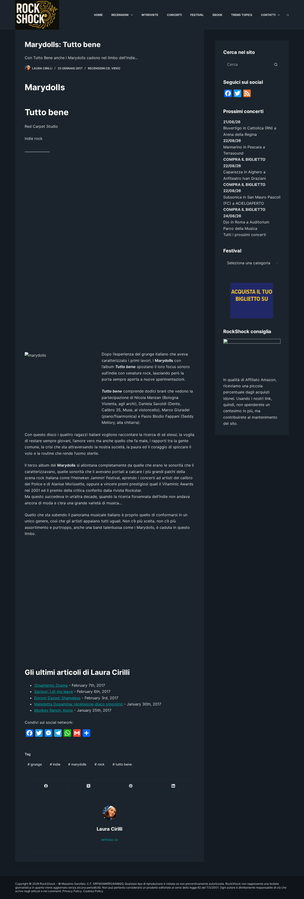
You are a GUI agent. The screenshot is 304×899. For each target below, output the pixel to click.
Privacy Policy (72, 891)
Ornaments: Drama (51, 685)
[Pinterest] (131, 786)
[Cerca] (288, 15)
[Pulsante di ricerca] (275, 64)
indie (55, 764)
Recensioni (119, 15)
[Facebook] (46, 786)
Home (98, 15)
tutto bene (122, 764)
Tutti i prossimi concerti (244, 234)
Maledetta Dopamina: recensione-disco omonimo (78, 704)
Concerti (174, 15)
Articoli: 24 (109, 840)
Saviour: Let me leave (53, 691)
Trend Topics (241, 15)
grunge (35, 764)
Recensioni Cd (99, 68)
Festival (197, 15)
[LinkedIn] (173, 786)
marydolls (77, 764)
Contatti (268, 15)
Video (115, 68)
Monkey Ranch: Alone (53, 710)
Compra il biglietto (244, 159)
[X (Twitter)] (88, 786)
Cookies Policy (93, 891)
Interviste (150, 15)
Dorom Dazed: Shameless (57, 698)
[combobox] (247, 64)
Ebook (217, 15)
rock (99, 764)
